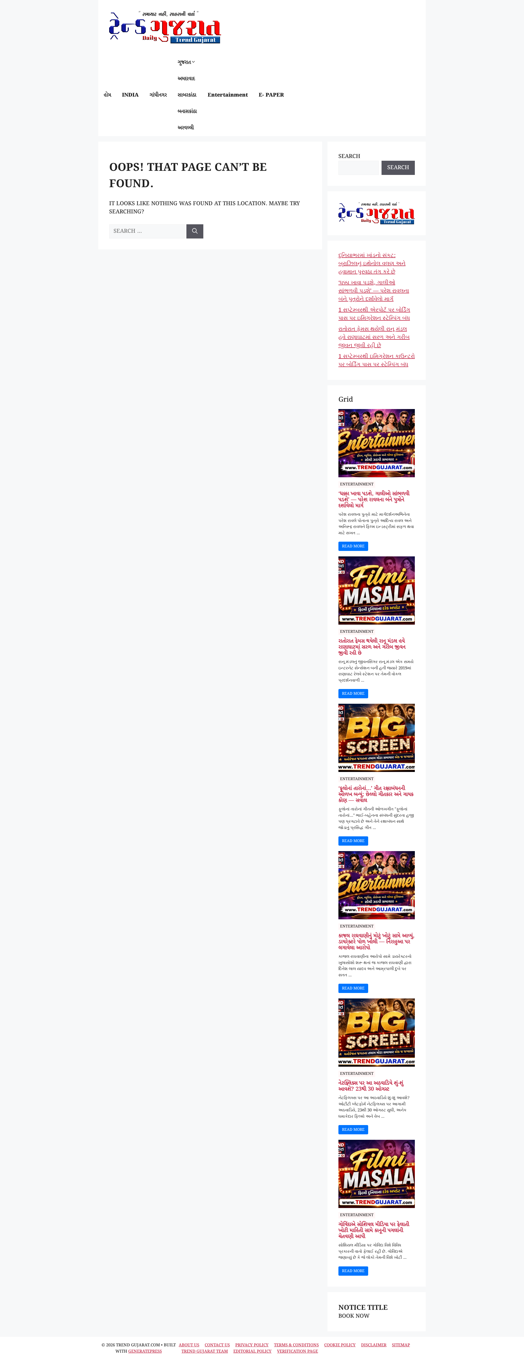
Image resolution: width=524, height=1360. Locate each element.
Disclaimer (373, 1345)
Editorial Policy (252, 1352)
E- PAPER (271, 95)
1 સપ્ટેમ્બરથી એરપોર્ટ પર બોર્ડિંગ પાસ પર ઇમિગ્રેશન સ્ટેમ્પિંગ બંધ (374, 314)
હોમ (107, 95)
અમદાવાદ (186, 79)
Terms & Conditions (296, 1345)
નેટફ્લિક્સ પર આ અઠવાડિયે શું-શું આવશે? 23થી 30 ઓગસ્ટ (370, 1086)
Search (349, 156)
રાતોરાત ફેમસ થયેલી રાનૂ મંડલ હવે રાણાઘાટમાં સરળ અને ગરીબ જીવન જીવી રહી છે (374, 337)
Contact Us (217, 1345)
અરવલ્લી (186, 128)
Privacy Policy (252, 1345)
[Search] (194, 231)
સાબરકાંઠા (187, 95)
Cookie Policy (340, 1345)
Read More (353, 546)
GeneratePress (145, 1352)
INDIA (130, 95)
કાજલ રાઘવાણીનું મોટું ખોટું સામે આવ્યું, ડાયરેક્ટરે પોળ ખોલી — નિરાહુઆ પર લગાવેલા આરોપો (376, 942)
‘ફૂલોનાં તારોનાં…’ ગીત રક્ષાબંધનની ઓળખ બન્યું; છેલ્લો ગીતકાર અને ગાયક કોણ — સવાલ (375, 795)
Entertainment (228, 95)
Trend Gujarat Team (204, 1352)
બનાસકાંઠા (187, 111)
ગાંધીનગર (158, 95)
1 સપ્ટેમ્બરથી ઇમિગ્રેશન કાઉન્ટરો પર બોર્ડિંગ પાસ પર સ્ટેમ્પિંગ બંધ (376, 361)
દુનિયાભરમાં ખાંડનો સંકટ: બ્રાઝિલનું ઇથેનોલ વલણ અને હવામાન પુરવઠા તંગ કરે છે (372, 264)
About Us (189, 1345)
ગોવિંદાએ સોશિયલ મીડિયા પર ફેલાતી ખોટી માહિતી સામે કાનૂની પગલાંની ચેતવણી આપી (373, 1231)
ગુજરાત (184, 62)
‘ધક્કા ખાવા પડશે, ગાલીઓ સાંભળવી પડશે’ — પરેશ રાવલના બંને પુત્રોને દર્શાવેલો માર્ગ (373, 291)
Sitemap (401, 1345)
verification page (297, 1352)
